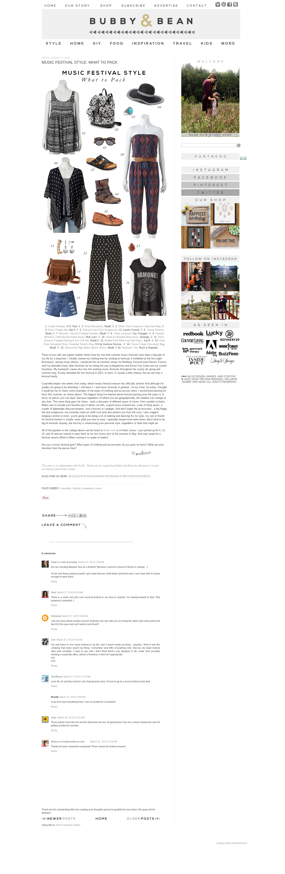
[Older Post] (143, 819)
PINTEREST (143, 476)
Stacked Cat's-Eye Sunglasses (100, 329)
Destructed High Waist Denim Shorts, (86, 347)
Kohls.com (110, 430)
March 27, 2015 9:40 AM (69, 639)
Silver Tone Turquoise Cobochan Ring (139, 326)
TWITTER (127, 476)
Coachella (65, 488)
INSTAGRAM (94, 476)
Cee (53, 639)
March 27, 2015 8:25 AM (70, 592)
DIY (97, 43)
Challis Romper (56, 326)
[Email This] (70, 516)
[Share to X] (77, 516)
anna (53, 717)
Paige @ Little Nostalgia (64, 562)
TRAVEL (183, 43)
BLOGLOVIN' (76, 476)
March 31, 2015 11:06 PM (103, 741)
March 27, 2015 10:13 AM (76, 676)
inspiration (88, 488)
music (98, 488)
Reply (54, 581)
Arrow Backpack (94, 326)
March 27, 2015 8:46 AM (75, 616)
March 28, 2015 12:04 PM (71, 717)
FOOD (117, 43)
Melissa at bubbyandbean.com (68, 741)
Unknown (56, 616)
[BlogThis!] (74, 516)
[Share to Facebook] (81, 516)
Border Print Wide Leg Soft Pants (123, 340)
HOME (77, 43)
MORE (228, 43)
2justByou (56, 676)
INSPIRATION (148, 43)
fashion (77, 488)
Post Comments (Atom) (68, 825)
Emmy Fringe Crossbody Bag (147, 344)
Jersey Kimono (155, 329)
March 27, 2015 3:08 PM (72, 697)
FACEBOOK (112, 476)
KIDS (207, 43)
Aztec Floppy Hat (58, 329)
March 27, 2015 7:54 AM (91, 562)
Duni (53, 592)
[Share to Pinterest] (85, 516)
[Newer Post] (58, 819)
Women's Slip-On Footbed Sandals (78, 333)
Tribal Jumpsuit (122, 333)
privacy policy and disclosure (232, 843)
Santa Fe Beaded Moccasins (122, 337)
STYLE (54, 43)
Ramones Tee (130, 347)
